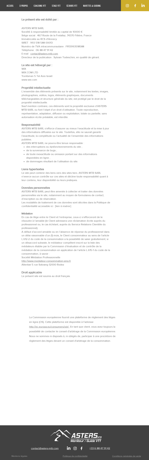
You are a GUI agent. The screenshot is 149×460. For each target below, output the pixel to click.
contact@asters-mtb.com (44, 53)
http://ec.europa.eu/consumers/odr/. (49, 326)
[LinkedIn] (143, 6)
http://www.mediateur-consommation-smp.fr (46, 261)
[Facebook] (135, 6)
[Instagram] (127, 6)
